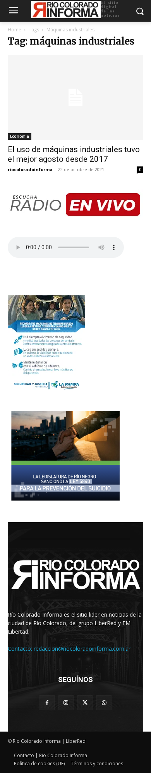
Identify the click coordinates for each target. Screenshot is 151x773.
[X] (85, 702)
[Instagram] (66, 702)
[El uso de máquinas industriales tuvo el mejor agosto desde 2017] (75, 97)
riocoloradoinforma (30, 169)
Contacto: (21, 648)
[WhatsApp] (104, 702)
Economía (19, 136)
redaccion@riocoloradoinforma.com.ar (82, 648)
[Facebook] (47, 702)
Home (14, 29)
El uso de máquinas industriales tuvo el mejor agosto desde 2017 (74, 154)
